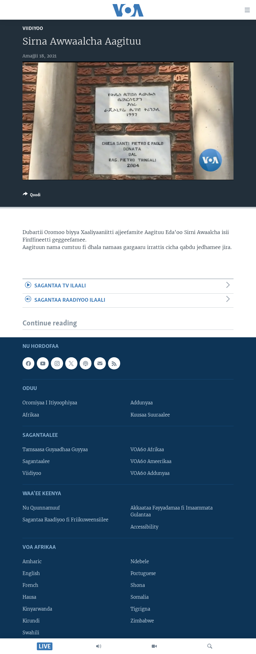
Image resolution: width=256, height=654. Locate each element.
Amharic (32, 561)
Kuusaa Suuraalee (150, 415)
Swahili (30, 633)
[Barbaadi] (209, 646)
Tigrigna (140, 609)
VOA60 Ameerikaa (150, 461)
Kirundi (31, 621)
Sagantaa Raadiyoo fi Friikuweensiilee (65, 520)
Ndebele (139, 561)
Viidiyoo (32, 28)
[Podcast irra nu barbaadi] (85, 363)
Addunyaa (141, 403)
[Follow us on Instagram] (57, 363)
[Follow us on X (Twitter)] (71, 363)
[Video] (154, 646)
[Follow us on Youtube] (43, 363)
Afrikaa (30, 415)
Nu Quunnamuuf (41, 508)
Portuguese (143, 573)
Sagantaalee (36, 461)
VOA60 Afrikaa (147, 449)
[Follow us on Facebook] (28, 363)
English (31, 573)
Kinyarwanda (37, 609)
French (30, 585)
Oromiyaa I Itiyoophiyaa (49, 403)
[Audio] (98, 646)
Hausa (29, 597)
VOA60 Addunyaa (150, 473)
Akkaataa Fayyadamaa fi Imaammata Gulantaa (171, 511)
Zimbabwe (142, 621)
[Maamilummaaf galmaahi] (100, 363)
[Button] (31, 196)
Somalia (139, 597)
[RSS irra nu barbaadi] (114, 363)
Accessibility (144, 527)
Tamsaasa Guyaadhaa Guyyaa (55, 449)
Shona (137, 585)
